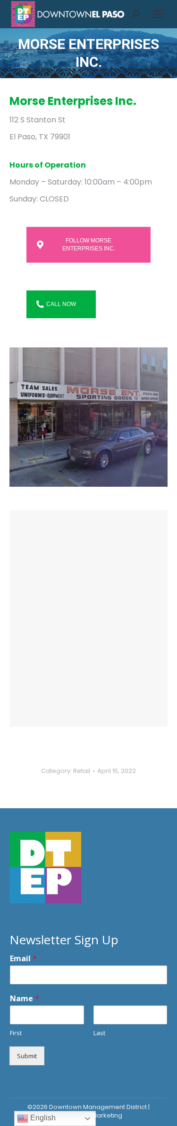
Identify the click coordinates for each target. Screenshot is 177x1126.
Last (99, 1033)
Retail (81, 770)
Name (24, 999)
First (16, 1033)
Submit (27, 1056)
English (42, 1118)
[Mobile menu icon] (158, 14)
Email (23, 959)
